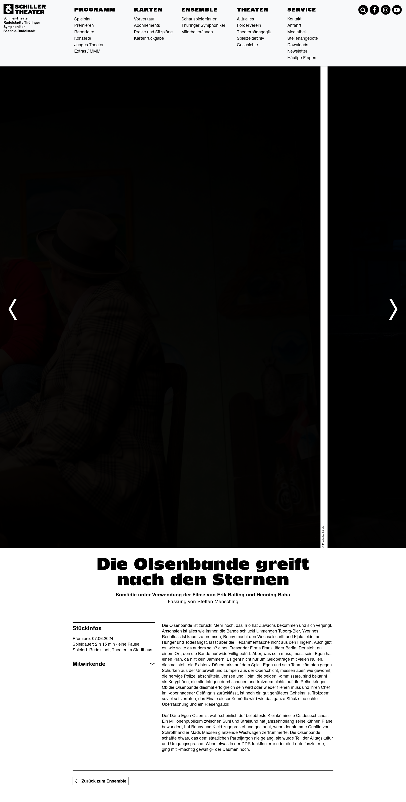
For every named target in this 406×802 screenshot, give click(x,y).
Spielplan (83, 18)
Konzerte (82, 38)
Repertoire (84, 31)
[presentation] (12, 309)
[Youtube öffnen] (396, 9)
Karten (148, 9)
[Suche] (363, 9)
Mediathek (297, 31)
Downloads (297, 44)
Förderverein (249, 25)
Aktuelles (245, 18)
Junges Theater (89, 44)
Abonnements (147, 25)
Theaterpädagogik (254, 31)
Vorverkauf (144, 18)
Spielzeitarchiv (250, 38)
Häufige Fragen (301, 57)
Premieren (84, 25)
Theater (253, 9)
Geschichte (247, 44)
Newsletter (297, 51)
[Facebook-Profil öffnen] (374, 9)
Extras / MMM (87, 51)
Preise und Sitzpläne (153, 31)
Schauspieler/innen (199, 18)
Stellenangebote (302, 38)
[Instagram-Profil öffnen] (385, 9)
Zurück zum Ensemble (104, 781)
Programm (94, 9)
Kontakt (294, 18)
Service (301, 9)
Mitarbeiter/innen (197, 31)
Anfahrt (294, 25)
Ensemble (199, 9)
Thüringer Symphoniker (203, 25)
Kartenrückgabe (149, 38)
